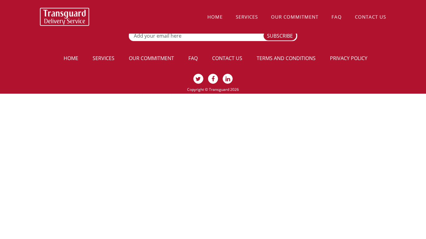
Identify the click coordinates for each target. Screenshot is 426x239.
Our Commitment (294, 17)
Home (215, 17)
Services (247, 17)
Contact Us (370, 17)
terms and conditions (286, 58)
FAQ (337, 17)
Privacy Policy (348, 58)
